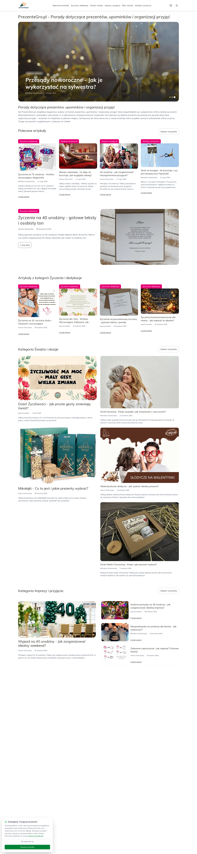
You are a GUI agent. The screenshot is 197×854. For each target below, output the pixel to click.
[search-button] (171, 5)
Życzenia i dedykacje (79, 5)
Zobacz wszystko (168, 131)
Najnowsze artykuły (61, 5)
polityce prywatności (35, 836)
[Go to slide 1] (170, 97)
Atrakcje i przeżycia (143, 5)
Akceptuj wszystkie (27, 847)
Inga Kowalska (64, 326)
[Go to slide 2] (172, 97)
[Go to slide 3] (174, 97)
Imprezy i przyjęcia (112, 5)
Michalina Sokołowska (33, 93)
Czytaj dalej (25, 245)
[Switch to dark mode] (177, 5)
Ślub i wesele (127, 5)
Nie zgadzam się (27, 841)
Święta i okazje (96, 5)
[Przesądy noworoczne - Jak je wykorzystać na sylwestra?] (98, 61)
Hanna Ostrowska (66, 179)
